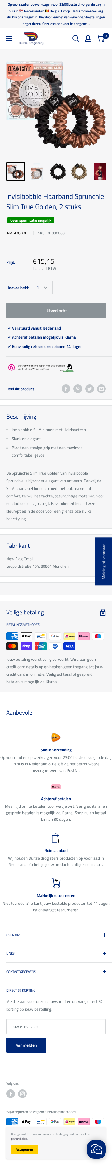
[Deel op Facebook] (66, 388)
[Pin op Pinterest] (77, 388)
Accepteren (24, 1149)
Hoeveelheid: (17, 287)
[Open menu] (9, 38)
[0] (101, 38)
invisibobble (17, 233)
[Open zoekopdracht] (75, 38)
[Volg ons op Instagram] (22, 1093)
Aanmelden (26, 1045)
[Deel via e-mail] (101, 388)
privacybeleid (19, 1138)
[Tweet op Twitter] (89, 388)
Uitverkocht (56, 310)
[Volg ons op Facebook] (10, 1093)
